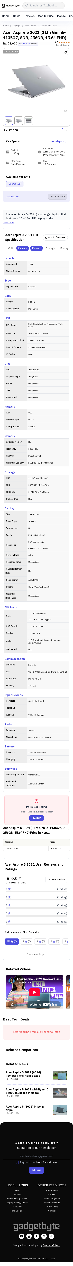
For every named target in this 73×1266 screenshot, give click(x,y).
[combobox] (31, 932)
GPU (10, 248)
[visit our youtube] (21, 1236)
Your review (58, 880)
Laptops (17, 25)
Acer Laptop (30, 25)
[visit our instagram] (29, 1236)
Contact (52, 1211)
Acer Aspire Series (48, 25)
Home (6, 16)
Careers (52, 1194)
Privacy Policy (52, 1206)
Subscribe (36, 1170)
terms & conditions (46, 1162)
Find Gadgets (17, 1211)
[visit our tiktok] (51, 1236)
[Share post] (67, 130)
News (16, 16)
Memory (22, 248)
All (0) (12, 941)
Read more (8, 222)
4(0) (40, 941)
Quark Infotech (51, 1245)
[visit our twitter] (44, 1236)
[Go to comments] (61, 130)
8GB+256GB (15, 184)
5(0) (26, 941)
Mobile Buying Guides (17, 1198)
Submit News (52, 1190)
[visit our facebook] (36, 1236)
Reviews (29, 16)
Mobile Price (46, 16)
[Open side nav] (70, 6)
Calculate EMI (12, 196)
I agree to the (38, 1162)
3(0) (55, 941)
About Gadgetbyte (51, 1198)
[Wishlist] (65, 52)
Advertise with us (52, 1202)
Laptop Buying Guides (17, 1202)
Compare (17, 1206)
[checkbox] (17, 1162)
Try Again (36, 818)
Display (64, 248)
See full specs (57, 141)
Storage (50, 248)
